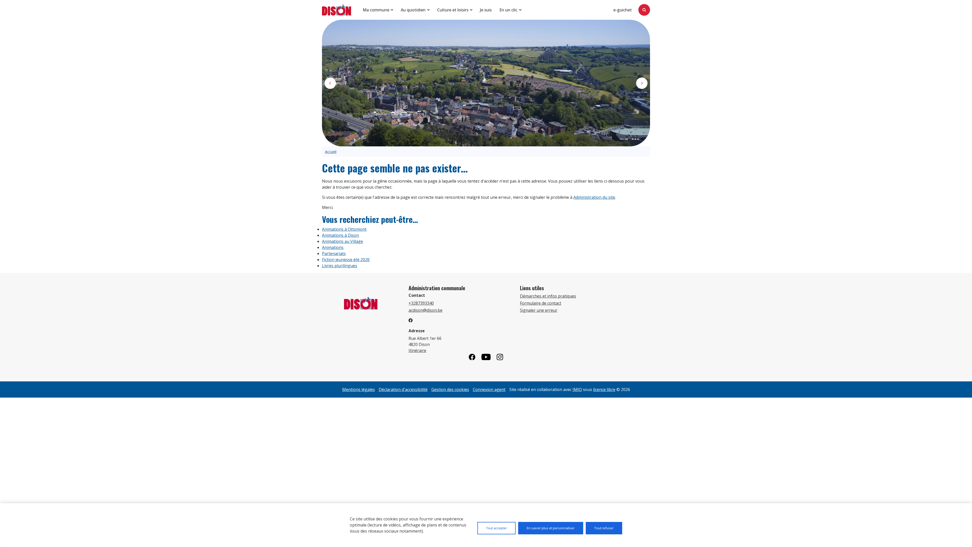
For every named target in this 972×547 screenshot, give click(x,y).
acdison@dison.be (425, 310)
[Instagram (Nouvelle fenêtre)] (500, 357)
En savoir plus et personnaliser (551, 528)
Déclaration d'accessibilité (403, 389)
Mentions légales (358, 389)
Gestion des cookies (450, 389)
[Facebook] (472, 357)
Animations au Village (342, 241)
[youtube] (486, 357)
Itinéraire (417, 350)
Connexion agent (489, 389)
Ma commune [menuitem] (376, 10)
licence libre (604, 389)
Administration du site (594, 197)
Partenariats (334, 253)
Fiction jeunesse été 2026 (346, 259)
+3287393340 (421, 303)
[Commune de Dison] (336, 10)
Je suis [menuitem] (486, 10)
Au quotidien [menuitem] (413, 10)
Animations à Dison (340, 235)
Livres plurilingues (339, 265)
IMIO (577, 389)
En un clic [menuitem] (508, 10)
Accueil (330, 151)
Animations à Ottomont (344, 229)
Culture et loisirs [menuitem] (453, 10)
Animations (332, 247)
